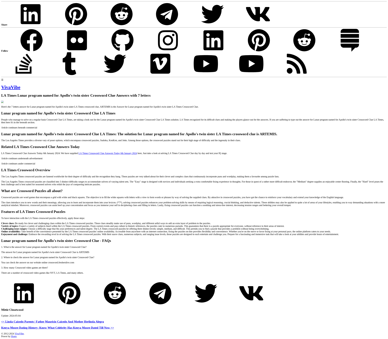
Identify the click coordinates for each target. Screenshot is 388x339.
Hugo (14, 336)
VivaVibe (19, 333)
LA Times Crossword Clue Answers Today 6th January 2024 (108, 153)
